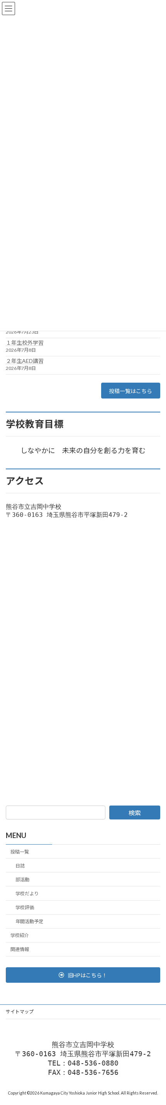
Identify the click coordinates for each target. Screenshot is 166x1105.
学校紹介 (19, 935)
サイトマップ (20, 1011)
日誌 (20, 865)
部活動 (22, 880)
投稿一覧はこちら (130, 391)
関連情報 (19, 949)
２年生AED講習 (25, 361)
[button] (83, 975)
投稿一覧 (19, 851)
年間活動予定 (29, 921)
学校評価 (24, 907)
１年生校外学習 (25, 342)
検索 (135, 812)
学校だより (27, 893)
